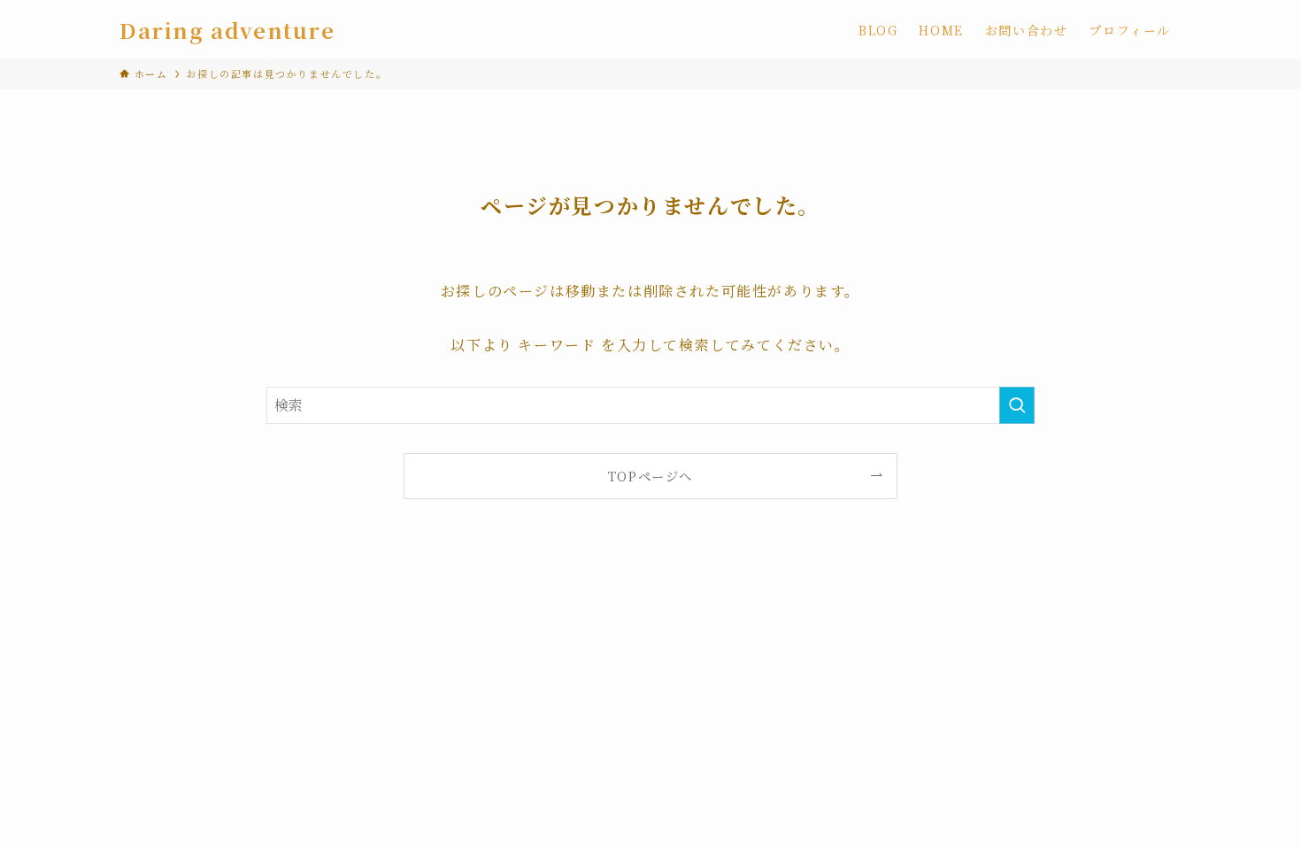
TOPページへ (650, 475)
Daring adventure (227, 30)
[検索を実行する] (1017, 405)
